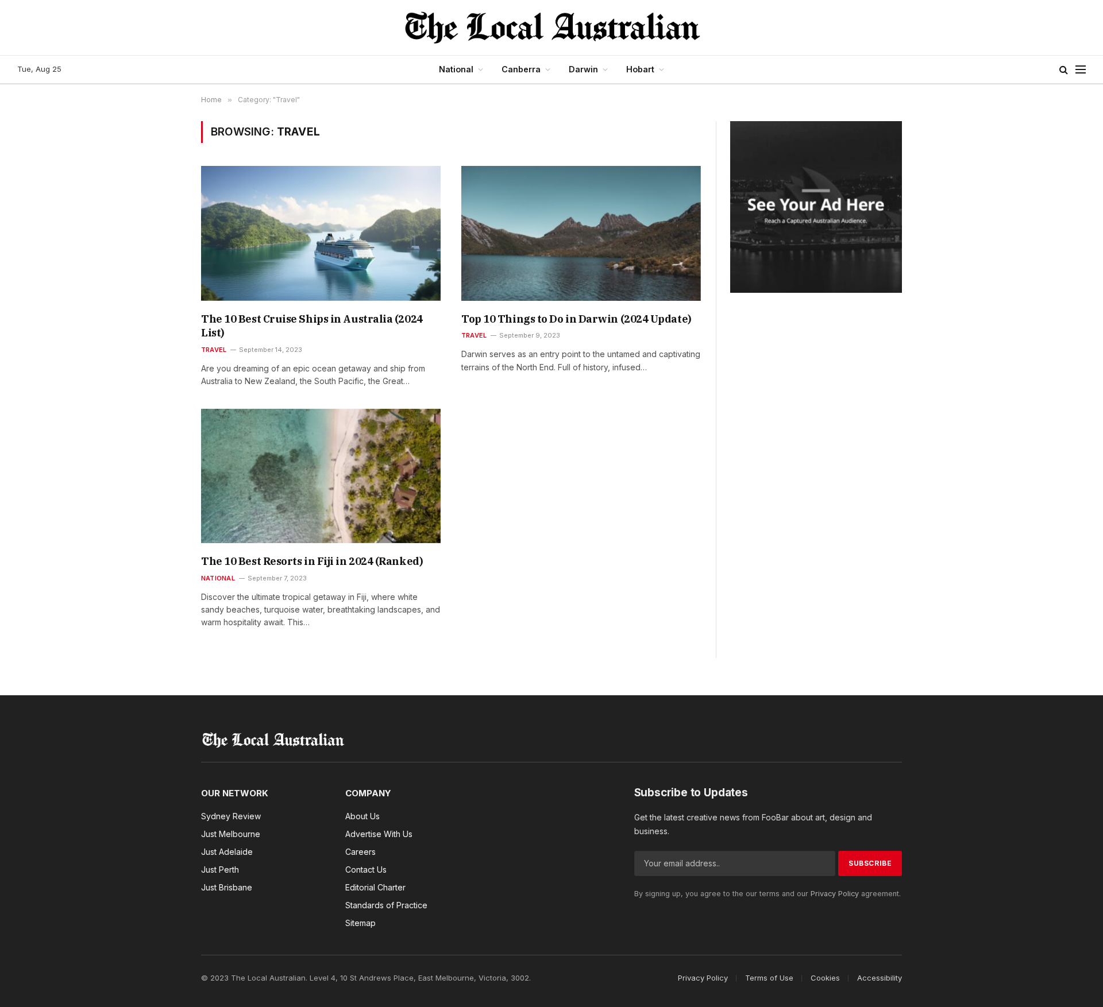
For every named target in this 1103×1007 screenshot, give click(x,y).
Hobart (640, 69)
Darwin (583, 69)
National (456, 69)
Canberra (521, 69)
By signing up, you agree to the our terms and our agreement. (767, 893)
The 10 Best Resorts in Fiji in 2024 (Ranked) (312, 561)
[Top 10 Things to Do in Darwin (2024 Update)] (581, 233)
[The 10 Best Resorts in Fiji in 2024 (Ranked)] (321, 476)
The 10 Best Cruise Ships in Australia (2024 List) (312, 325)
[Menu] (1080, 70)
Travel (213, 350)
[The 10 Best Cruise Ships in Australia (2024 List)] (321, 233)
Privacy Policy (835, 893)
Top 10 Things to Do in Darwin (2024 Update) (576, 319)
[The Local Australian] (551, 27)
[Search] (1063, 70)
